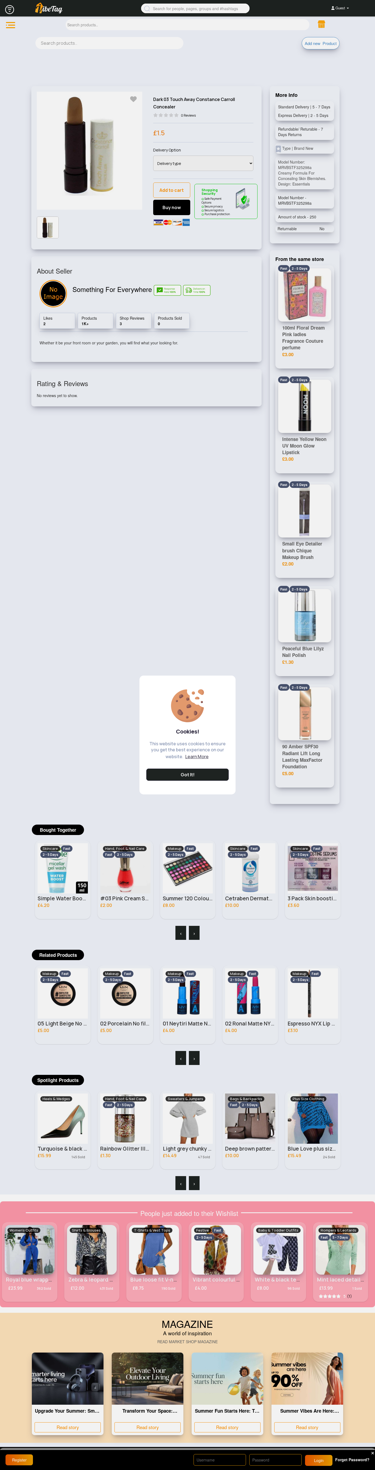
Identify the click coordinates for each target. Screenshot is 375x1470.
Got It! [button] (188, 775)
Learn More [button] (197, 757)
